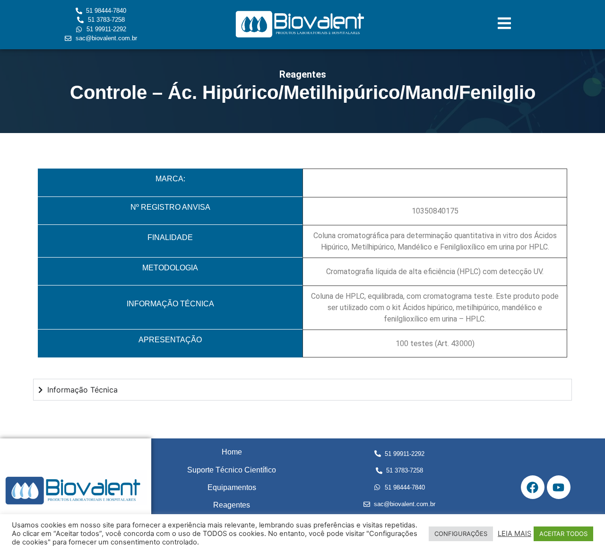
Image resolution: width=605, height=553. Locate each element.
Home (232, 452)
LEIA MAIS (514, 533)
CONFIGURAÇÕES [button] (460, 533)
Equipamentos (231, 487)
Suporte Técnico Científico (231, 470)
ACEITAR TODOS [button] (563, 533)
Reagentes (231, 505)
